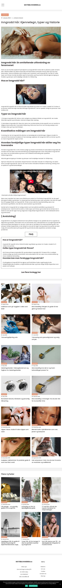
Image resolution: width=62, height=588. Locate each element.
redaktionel (4, 14)
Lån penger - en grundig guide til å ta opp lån (9, 507)
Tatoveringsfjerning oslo (9, 337)
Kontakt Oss (43, 573)
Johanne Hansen (18, 17)
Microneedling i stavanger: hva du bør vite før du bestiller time (46, 400)
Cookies (43, 571)
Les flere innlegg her (31, 272)
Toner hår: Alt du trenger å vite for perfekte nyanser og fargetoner (31, 543)
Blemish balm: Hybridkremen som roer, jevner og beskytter (45, 431)
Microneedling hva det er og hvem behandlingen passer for (43, 369)
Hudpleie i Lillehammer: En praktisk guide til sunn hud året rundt (15, 461)
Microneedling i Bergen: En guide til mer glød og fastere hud (45, 308)
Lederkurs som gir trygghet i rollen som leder (14, 308)
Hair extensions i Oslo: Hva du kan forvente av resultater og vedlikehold (46, 461)
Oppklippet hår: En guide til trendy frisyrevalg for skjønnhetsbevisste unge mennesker (10, 543)
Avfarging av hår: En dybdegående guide (28, 507)
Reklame (43, 566)
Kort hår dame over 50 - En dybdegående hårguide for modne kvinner (51, 543)
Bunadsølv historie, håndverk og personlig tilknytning (15, 400)
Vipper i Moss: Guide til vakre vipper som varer (15, 431)
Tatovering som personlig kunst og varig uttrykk (45, 338)
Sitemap (43, 576)
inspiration (4, 302)
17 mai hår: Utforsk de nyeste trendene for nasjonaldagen (49, 508)
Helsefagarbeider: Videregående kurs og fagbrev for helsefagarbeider (15, 369)
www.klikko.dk (25, 576)
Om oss (43, 569)
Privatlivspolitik (33, 585)
